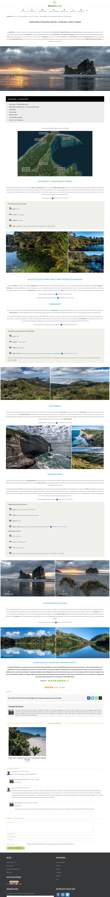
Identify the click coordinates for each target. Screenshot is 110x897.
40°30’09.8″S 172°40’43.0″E (65, 499)
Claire (13, 771)
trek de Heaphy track (58, 288)
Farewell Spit (12, 109)
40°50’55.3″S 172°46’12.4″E (61, 198)
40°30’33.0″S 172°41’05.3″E (59, 526)
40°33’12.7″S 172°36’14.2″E (64, 622)
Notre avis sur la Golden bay (16, 120)
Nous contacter (10, 865)
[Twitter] (68, 895)
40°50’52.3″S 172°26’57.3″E (66, 298)
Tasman (37, 16)
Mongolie (58, 876)
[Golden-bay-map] (55, 131)
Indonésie (58, 865)
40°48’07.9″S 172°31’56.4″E (65, 294)
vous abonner (63, 844)
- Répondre (26, 771)
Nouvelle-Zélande (23, 16)
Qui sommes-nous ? (11, 862)
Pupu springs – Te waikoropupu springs (18, 104)
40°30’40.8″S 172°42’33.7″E (70, 324)
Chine (57, 879)
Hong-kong (58, 872)
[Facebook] (58, 895)
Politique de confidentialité (13, 869)
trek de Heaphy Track (30, 36)
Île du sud (31, 16)
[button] (87, 10)
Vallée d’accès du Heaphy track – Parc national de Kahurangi (24, 107)
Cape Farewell (12, 112)
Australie (58, 869)
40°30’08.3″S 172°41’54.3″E (65, 422)
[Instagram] (63, 895)
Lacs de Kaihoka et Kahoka (15, 117)
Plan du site (9, 872)
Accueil (15, 16)
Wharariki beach (13, 114)
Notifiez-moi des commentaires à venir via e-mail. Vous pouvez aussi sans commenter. (51, 844)
